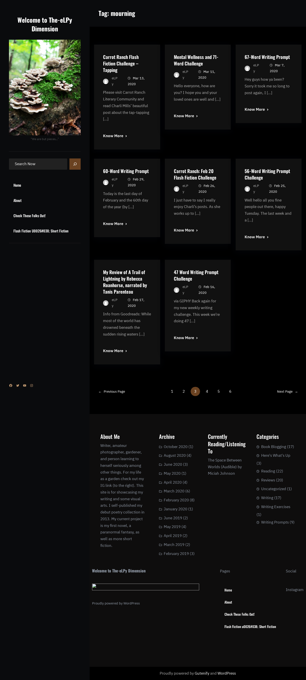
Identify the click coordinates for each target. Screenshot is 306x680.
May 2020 (172, 473)
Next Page (287, 391)
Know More (113, 135)
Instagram (295, 589)
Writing (267, 497)
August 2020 (175, 455)
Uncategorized (273, 488)
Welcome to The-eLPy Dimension (44, 24)
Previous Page (111, 391)
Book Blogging (273, 446)
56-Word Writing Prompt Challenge (267, 174)
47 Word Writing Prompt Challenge (196, 275)
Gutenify (202, 673)
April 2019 (173, 535)
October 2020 (175, 446)
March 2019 (174, 544)
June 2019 (173, 517)
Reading (268, 471)
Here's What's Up (275, 455)
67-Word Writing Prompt (267, 56)
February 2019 (176, 553)
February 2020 (176, 500)
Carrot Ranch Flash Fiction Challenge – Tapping (121, 63)
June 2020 (173, 464)
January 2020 (175, 509)
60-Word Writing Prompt (126, 170)
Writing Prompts (275, 522)
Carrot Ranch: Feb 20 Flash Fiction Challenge (195, 174)
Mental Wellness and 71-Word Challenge (196, 60)
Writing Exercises (275, 506)
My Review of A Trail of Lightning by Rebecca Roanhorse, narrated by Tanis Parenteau (125, 282)
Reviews (268, 480)
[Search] (75, 164)
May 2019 (172, 526)
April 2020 (173, 482)
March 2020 (174, 491)
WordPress (131, 603)
